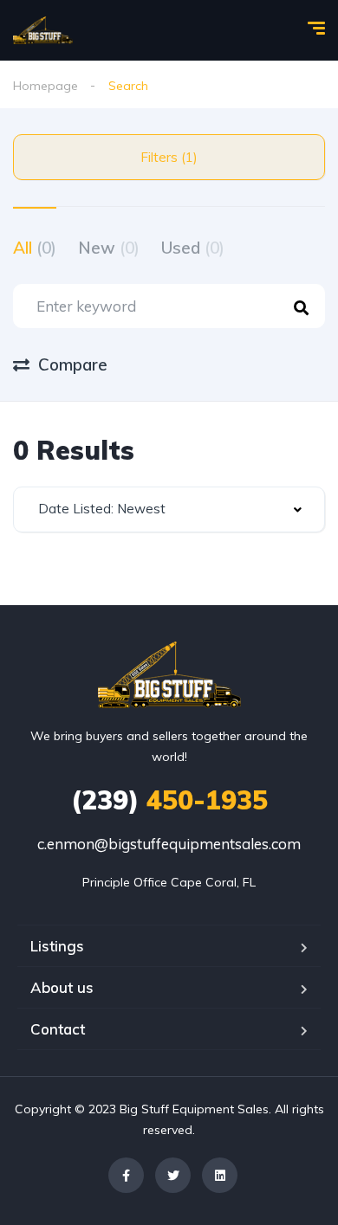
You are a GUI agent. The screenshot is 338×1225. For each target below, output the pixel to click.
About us (62, 987)
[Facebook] (126, 1175)
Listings (57, 946)
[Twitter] (173, 1175)
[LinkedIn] (219, 1175)
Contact (57, 1029)
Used (192, 247)
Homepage (45, 85)
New (109, 247)
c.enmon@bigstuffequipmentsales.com (169, 844)
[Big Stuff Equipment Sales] (43, 30)
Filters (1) (169, 157)
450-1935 (169, 799)
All (34, 247)
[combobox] (169, 509)
